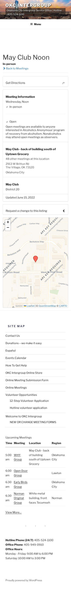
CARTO (63, 306)
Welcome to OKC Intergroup (23, 416)
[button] (34, 257)
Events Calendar (15, 358)
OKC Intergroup (28, 5)
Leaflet (30, 306)
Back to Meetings (16, 68)
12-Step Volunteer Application (29, 400)
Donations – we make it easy (23, 343)
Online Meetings (16, 387)
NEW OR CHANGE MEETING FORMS (33, 422)
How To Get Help (16, 365)
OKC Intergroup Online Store (23, 372)
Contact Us (12, 335)
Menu (37, 24)
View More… (13, 512)
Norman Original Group (19, 498)
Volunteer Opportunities (21, 395)
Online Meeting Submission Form (26, 380)
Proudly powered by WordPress (23, 580)
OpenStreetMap (47, 306)
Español (10, 350)
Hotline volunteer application (28, 408)
